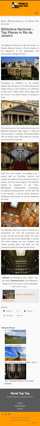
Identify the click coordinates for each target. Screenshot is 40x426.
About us (20, 403)
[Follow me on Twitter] (6, 414)
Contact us (20, 408)
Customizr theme (24, 420)
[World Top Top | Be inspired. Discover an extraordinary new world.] (20, 5)
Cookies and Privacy (20, 406)
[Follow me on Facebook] (9, 414)
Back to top (35, 422)
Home (3, 21)
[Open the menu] (36, 13)
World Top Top (17, 417)
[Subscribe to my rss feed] (3, 414)
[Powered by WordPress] (29, 417)
